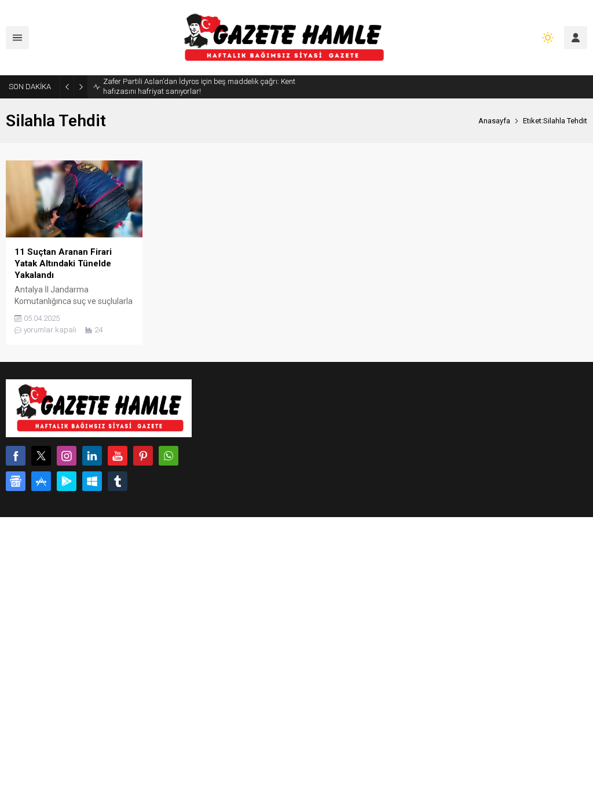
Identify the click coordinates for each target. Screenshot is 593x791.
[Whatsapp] (168, 456)
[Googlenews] (15, 481)
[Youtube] (117, 456)
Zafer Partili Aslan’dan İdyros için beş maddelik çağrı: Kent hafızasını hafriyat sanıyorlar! (199, 86)
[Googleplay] (66, 481)
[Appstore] (41, 481)
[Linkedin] (92, 456)
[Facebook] (15, 456)
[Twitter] (41, 456)
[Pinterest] (143, 456)
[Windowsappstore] (92, 481)
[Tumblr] (117, 481)
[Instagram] (66, 456)
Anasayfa (494, 120)
